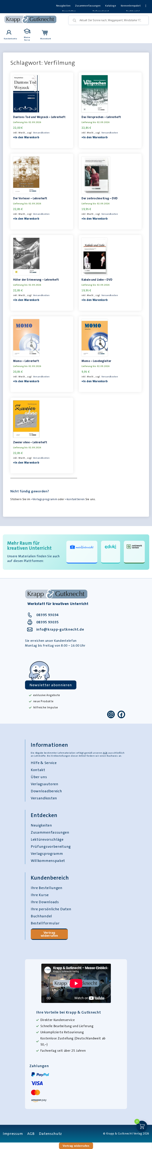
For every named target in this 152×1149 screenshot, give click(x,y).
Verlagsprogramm (47, 853)
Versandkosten (41, 132)
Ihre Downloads (45, 901)
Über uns (39, 776)
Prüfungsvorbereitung (51, 846)
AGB (105, 752)
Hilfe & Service (44, 762)
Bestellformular (45, 923)
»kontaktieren (75, 499)
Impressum (13, 1133)
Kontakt (38, 769)
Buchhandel (41, 916)
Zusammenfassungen (88, 5)
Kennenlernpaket (131, 5)
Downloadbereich (46, 791)
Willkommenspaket (48, 860)
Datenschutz (50, 1133)
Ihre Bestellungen (46, 887)
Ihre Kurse (40, 894)
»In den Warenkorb (26, 137)
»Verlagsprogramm (44, 499)
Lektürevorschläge (47, 839)
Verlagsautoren (44, 784)
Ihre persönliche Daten (51, 909)
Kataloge (110, 5)
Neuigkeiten (63, 5)
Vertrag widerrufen (49, 934)
